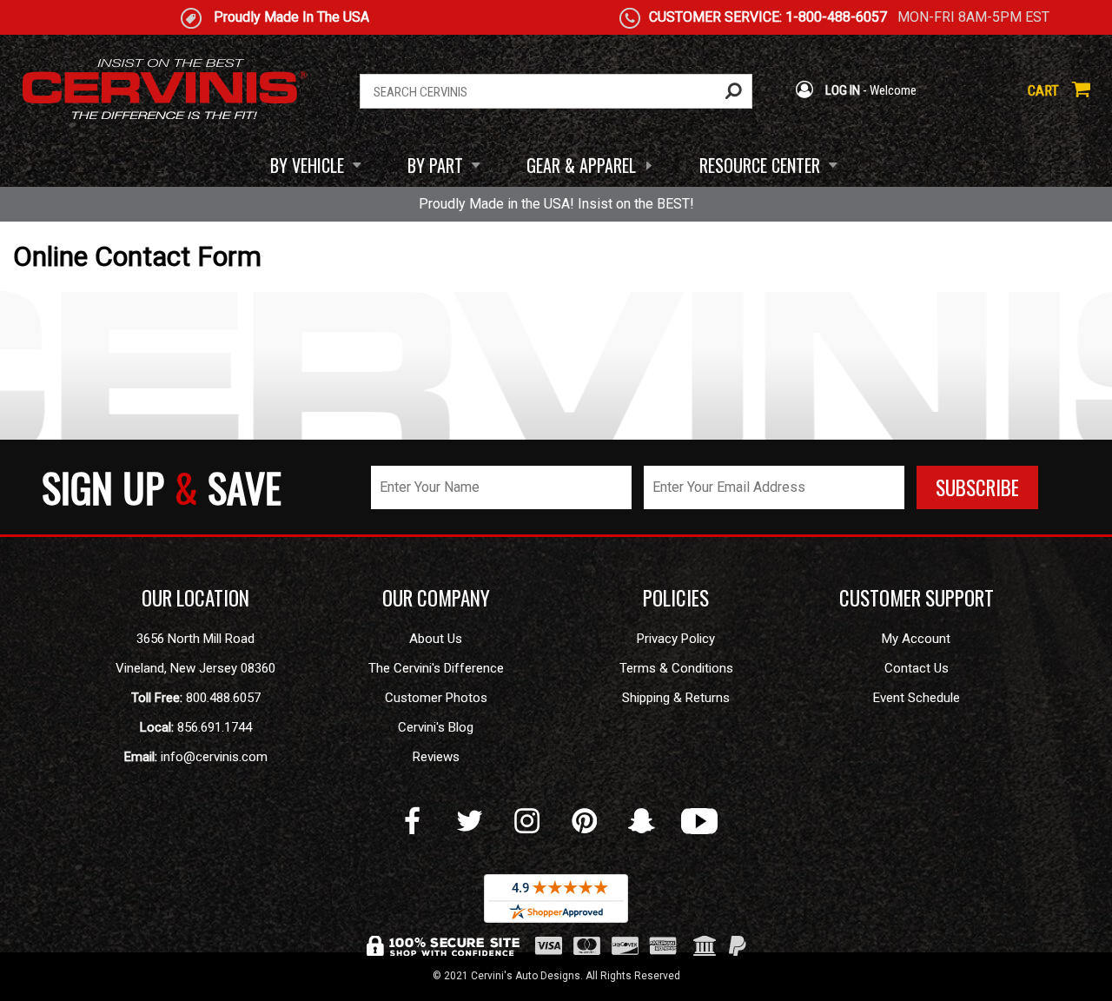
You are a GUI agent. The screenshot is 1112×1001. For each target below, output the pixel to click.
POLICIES (676, 598)
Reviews (436, 757)
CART (1045, 90)
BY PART (435, 165)
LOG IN (841, 90)
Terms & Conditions (676, 668)
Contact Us (916, 668)
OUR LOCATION (195, 598)
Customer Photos (436, 698)
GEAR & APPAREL (581, 165)
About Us (435, 638)
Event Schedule (916, 698)
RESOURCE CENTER (759, 165)
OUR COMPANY (436, 598)
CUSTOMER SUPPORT (916, 598)
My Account (916, 638)
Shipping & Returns (676, 698)
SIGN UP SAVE (161, 487)
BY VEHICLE (307, 165)
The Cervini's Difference (436, 668)
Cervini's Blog (435, 727)
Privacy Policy (676, 638)
